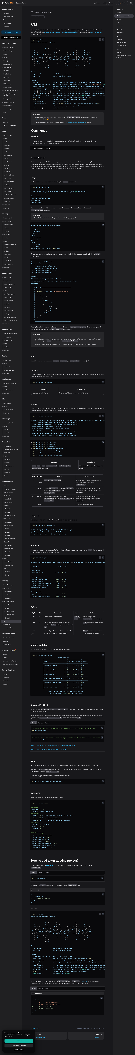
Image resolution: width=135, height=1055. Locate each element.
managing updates (67, 32)
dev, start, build (121, 45)
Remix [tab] (47, 723)
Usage (119, 19)
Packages (44, 12)
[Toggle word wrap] (100, 39)
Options (119, 39)
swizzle (75, 32)
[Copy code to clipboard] (103, 39)
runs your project (95, 32)
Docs (37, 12)
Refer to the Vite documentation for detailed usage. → (48, 749)
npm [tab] (33, 873)
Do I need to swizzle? (123, 16)
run (118, 49)
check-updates (121, 42)
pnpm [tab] (40, 873)
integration (120, 32)
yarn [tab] (47, 873)
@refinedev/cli (50, 865)
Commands (119, 9)
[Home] (32, 12)
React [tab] (34, 723)
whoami (119, 52)
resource (120, 26)
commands (36, 119)
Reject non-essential (19, 1045)
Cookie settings (19, 1049)
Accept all (18, 1041)
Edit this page (34, 1028)
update (119, 36)
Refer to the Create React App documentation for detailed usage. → (53, 745)
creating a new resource (52, 32)
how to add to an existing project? (76, 122)
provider (120, 29)
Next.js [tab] (40, 723)
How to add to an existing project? (123, 56)
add (118, 22)
